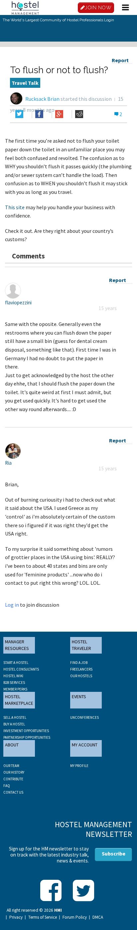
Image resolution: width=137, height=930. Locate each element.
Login (109, 20)
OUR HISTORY (13, 772)
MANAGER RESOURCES (17, 645)
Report (120, 60)
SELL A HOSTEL (14, 717)
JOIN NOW (98, 8)
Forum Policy (75, 917)
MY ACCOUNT (84, 745)
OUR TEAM (11, 765)
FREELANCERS (81, 669)
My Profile (79, 765)
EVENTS (79, 696)
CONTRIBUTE (13, 779)
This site (15, 207)
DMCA (97, 917)
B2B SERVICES (14, 682)
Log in (12, 604)
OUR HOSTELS (81, 676)
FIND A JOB (78, 662)
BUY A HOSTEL (14, 724)
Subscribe (113, 853)
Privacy (16, 917)
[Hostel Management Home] (25, 7)
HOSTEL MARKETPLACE (19, 700)
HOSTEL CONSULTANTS (21, 669)
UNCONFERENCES (84, 717)
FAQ (6, 785)
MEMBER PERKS (15, 689)
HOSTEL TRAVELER (81, 645)
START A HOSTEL (15, 662)
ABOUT (12, 745)
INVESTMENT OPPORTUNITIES (26, 730)
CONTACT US (13, 792)
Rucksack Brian (42, 98)
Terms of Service (42, 917)
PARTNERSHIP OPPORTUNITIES (26, 737)
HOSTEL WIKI (13, 676)
